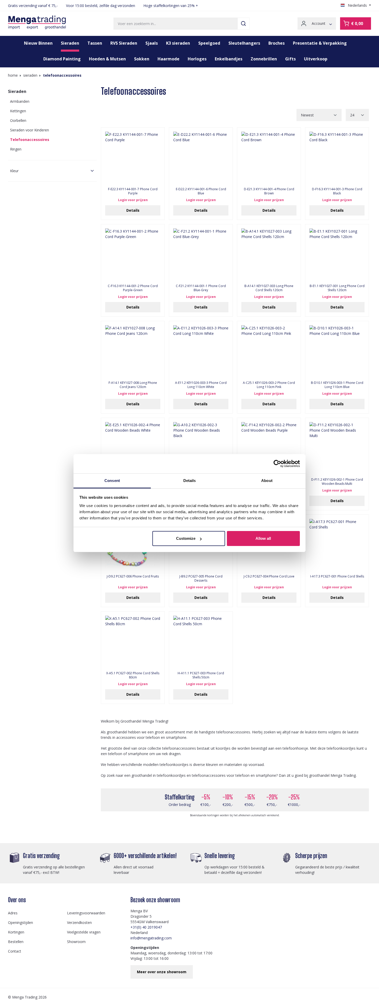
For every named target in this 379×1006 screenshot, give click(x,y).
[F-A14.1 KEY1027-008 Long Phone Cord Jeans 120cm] (132, 351)
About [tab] (267, 480)
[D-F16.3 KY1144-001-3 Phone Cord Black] (337, 157)
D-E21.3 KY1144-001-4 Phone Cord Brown (269, 191)
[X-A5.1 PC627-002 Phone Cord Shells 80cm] (132, 641)
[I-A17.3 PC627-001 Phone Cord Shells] (337, 545)
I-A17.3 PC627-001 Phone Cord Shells (337, 576)
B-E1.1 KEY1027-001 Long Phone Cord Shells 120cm (337, 288)
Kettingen (18, 110)
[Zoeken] (243, 24)
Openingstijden (20, 922)
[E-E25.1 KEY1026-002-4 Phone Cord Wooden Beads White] (132, 448)
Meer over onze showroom (161, 971)
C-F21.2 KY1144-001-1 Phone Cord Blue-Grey (201, 288)
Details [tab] (189, 480)
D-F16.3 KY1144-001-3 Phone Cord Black (337, 191)
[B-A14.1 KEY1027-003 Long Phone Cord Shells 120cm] (268, 254)
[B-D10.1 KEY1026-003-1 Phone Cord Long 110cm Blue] (337, 351)
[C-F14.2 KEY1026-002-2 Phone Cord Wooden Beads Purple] (268, 448)
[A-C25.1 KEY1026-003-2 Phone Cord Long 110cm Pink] (268, 351)
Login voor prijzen (133, 200)
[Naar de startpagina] (37, 22)
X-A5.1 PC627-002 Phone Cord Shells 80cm (132, 675)
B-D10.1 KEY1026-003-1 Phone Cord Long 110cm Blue (337, 385)
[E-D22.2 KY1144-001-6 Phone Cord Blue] (200, 157)
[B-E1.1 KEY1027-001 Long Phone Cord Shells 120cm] (337, 254)
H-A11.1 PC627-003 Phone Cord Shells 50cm (201, 675)
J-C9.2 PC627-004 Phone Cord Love (269, 576)
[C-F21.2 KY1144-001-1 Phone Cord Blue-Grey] (200, 254)
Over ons (17, 900)
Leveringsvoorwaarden (86, 912)
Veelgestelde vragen (84, 932)
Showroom (76, 941)
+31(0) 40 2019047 (146, 927)
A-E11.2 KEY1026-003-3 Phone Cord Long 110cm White (201, 385)
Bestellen (15, 941)
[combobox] (175, 24)
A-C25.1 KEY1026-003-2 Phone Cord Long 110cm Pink (269, 385)
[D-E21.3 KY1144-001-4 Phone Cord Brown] (268, 157)
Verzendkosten (79, 922)
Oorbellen (18, 120)
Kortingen (16, 932)
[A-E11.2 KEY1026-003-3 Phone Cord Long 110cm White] (200, 351)
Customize (185, 538)
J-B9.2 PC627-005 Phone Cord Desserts (201, 578)
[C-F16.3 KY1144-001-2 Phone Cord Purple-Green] (132, 254)
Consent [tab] (112, 480)
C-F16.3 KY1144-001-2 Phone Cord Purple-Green (133, 288)
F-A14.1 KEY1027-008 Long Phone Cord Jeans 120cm (133, 385)
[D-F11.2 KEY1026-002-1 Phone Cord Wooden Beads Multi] (337, 448)
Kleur (14, 170)
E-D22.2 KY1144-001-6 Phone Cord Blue (201, 191)
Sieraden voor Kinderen (29, 130)
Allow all (263, 538)
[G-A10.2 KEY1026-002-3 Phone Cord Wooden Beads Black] (200, 448)
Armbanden (19, 101)
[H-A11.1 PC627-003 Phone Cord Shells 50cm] (200, 641)
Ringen (15, 149)
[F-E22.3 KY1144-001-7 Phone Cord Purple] (132, 157)
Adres (13, 912)
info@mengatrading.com (151, 938)
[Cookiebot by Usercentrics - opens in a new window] (277, 464)
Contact (14, 951)
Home (13, 75)
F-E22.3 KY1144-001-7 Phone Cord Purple (133, 191)
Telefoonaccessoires (29, 139)
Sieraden (17, 91)
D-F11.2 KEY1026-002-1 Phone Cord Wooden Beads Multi (337, 482)
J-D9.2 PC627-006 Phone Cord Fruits (133, 576)
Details (132, 210)
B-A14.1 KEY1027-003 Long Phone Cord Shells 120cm (268, 288)
